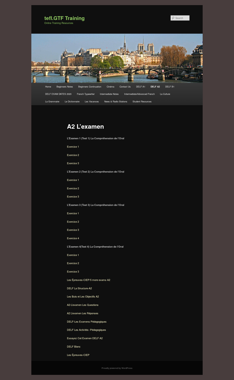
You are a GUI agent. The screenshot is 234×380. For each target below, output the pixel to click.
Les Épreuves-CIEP (78, 355)
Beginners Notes (65, 86)
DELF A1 (140, 86)
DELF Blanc (74, 346)
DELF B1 (169, 86)
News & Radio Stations (115, 101)
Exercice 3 (73, 163)
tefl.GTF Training (64, 18)
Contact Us (125, 86)
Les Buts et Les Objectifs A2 (83, 296)
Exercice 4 (73, 238)
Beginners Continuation (89, 86)
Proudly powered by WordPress (117, 368)
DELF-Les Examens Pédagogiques (87, 321)
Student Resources (142, 101)
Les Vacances (92, 101)
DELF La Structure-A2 (79, 288)
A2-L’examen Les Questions (82, 305)
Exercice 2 (73, 155)
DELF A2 (155, 86)
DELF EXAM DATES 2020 (58, 94)
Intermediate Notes (109, 94)
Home (48, 86)
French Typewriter (86, 94)
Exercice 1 (73, 146)
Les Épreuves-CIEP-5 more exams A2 (88, 280)
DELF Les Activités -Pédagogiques (86, 329)
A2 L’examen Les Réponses (82, 313)
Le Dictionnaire (72, 101)
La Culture (165, 94)
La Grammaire (52, 101)
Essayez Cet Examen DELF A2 (85, 338)
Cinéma (110, 86)
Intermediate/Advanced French (139, 94)
